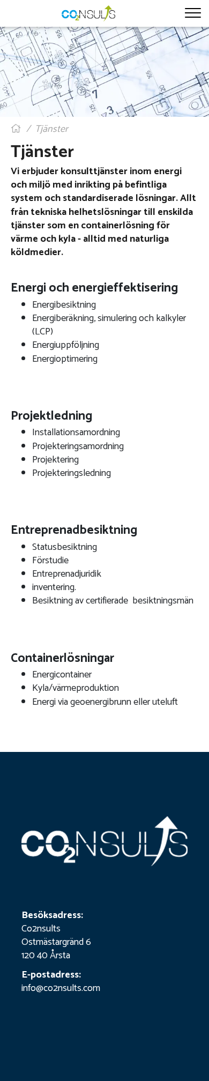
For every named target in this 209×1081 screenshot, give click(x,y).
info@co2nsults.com (60, 988)
